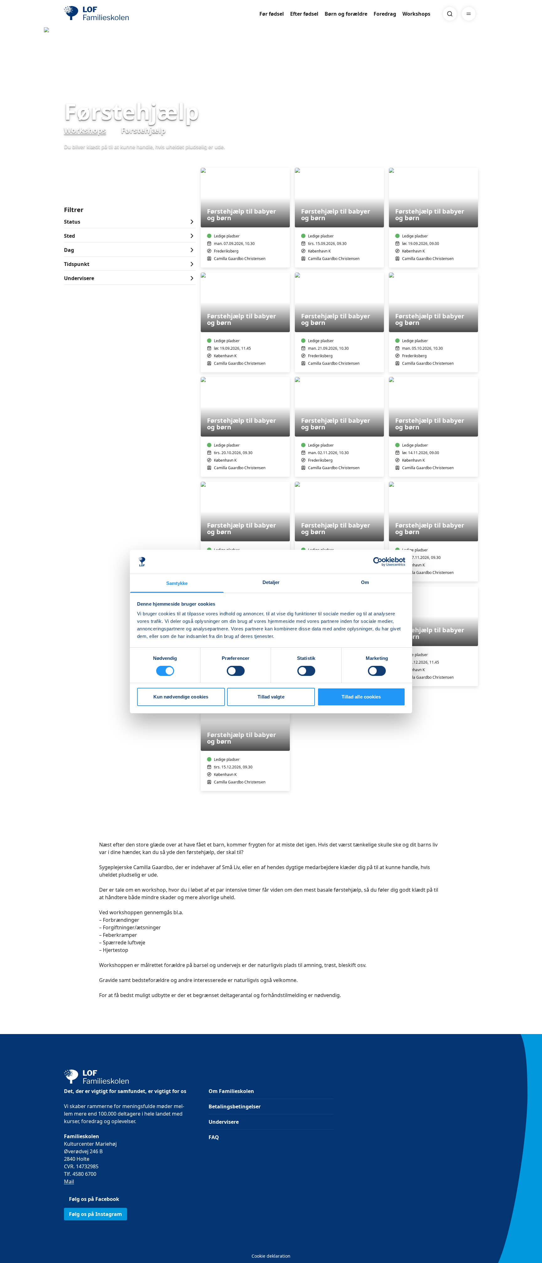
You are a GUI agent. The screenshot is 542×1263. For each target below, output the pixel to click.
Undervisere (224, 1121)
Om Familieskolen (231, 1091)
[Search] (450, 14)
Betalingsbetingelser (235, 1106)
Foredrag (385, 13)
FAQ (214, 1137)
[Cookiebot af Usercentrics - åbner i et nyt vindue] (377, 561)
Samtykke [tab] (177, 583)
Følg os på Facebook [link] (94, 1199)
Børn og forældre (346, 13)
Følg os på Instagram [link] (95, 1214)
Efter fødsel (304, 13)
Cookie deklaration (271, 1256)
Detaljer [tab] (271, 582)
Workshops (416, 13)
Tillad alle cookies (361, 696)
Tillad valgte (271, 696)
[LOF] (110, 14)
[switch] (236, 671)
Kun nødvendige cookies (180, 696)
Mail (69, 1181)
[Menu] (469, 14)
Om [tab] (365, 582)
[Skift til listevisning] (474, 159)
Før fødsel (271, 13)
